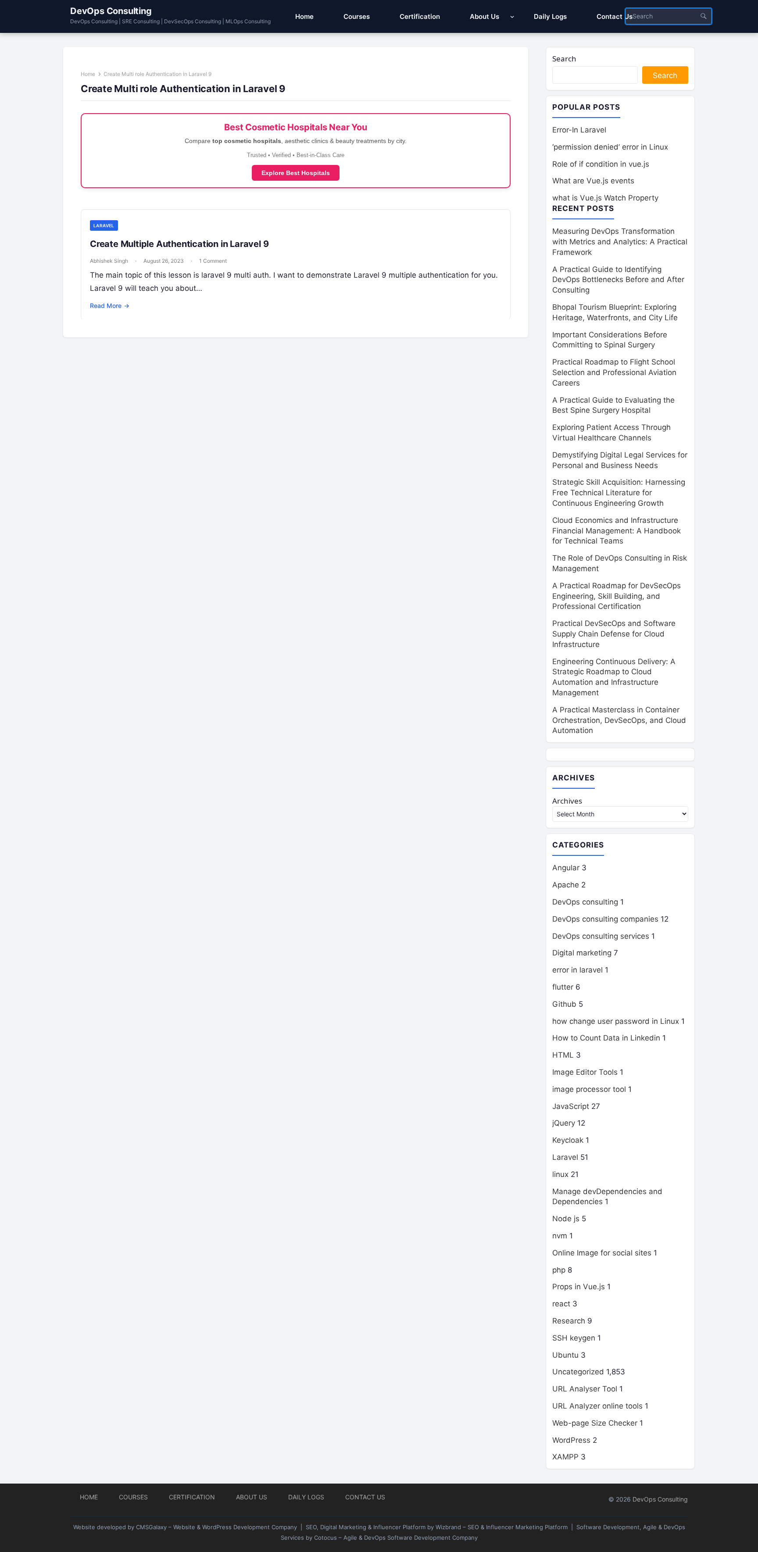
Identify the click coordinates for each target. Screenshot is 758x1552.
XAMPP (565, 1456)
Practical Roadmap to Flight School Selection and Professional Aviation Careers (614, 372)
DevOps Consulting (111, 11)
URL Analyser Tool (584, 1388)
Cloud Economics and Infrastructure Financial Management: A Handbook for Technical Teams (616, 531)
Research (568, 1320)
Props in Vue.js (578, 1286)
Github (564, 1004)
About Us (251, 1497)
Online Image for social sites (601, 1252)
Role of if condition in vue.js (600, 164)
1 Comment (213, 260)
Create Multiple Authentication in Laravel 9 (179, 244)
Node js (565, 1218)
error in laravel (577, 970)
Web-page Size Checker (594, 1423)
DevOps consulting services (600, 936)
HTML (563, 1055)
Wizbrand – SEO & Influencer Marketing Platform (502, 1527)
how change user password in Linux (615, 1021)
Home (88, 74)
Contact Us (365, 1497)
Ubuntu (565, 1355)
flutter (562, 987)
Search (564, 59)
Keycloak (567, 1140)
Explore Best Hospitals (295, 172)
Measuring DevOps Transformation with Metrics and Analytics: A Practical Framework (619, 242)
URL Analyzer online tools (597, 1406)
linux (560, 1174)
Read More (109, 305)
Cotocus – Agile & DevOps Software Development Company (396, 1537)
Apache (565, 884)
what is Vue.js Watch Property (605, 197)
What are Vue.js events (593, 180)
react (561, 1303)
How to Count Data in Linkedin (606, 1037)
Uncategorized (578, 1371)
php (558, 1270)
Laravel (103, 225)
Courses (133, 1497)
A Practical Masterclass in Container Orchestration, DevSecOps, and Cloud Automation (619, 720)
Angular (565, 867)
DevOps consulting (585, 902)
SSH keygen (573, 1338)
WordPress (571, 1440)
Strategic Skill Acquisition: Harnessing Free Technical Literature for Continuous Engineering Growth (618, 493)
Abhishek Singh (109, 260)
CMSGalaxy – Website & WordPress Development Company (216, 1527)
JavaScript (570, 1106)
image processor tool (589, 1089)
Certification (192, 1497)
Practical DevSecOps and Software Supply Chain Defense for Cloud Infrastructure (614, 634)
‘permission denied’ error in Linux (610, 147)
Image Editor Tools (585, 1072)
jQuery (563, 1123)
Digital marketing (581, 952)
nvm (559, 1235)
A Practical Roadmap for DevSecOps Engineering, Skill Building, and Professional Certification (616, 596)
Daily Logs (306, 1497)
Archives (567, 801)
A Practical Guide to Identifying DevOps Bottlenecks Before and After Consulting (618, 280)
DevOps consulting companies (605, 919)
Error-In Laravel (579, 129)
